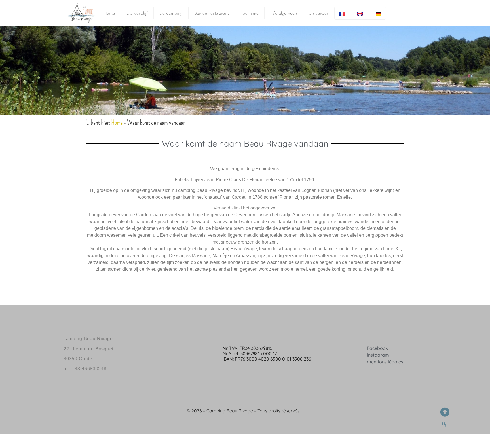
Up (444, 424)
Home (109, 13)
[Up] (444, 412)
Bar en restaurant (211, 13)
